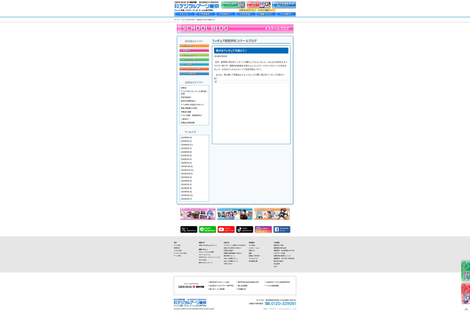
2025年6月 (185, 188)
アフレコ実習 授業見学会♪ (191, 115)
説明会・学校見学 (254, 256)
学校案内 (252, 242)
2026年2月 (185, 159)
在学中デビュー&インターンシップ (209, 257)
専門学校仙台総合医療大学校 (248, 282)
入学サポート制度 (279, 253)
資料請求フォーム (229, 256)
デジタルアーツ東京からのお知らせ (235, 245)
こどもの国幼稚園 (272, 285)
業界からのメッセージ (205, 262)
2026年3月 (185, 155)
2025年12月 (185, 166)
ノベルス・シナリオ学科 (194, 69)
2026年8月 (185, 137)
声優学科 (194, 50)
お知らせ (226, 242)
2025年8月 (185, 181)
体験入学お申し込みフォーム (208, 245)
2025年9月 (185, 177)
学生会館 (277, 264)
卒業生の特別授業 (187, 122)
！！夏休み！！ (185, 119)
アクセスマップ (253, 258)
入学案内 (277, 242)
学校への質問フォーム (231, 258)
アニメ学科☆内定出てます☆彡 (192, 104)
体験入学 (202, 242)
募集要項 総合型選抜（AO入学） (284, 250)
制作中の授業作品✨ (189, 101)
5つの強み (252, 245)
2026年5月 (185, 148)
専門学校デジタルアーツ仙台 (219, 282)
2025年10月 (185, 173)
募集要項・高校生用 (280, 248)
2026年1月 (185, 162)
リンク (294, 309)
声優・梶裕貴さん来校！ (189, 108)
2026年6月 (185, 144)
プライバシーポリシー (284, 309)
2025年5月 (185, 191)
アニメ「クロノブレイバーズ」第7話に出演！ (194, 92)
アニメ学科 (194, 46)
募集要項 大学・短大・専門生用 (284, 258)
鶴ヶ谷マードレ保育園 (217, 289)
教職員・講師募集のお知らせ (233, 253)
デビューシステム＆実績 (206, 252)
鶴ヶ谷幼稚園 (242, 285)
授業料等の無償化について (282, 256)
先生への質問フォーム (231, 261)
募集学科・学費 (278, 245)
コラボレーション (254, 248)
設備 (250, 253)
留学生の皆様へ (279, 261)
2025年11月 (185, 170)
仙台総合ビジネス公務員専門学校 (278, 282)
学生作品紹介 (186, 97)
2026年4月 (185, 152)
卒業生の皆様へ (229, 250)
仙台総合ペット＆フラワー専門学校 (221, 285)
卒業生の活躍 (186, 112)
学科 (175, 242)
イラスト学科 (194, 55)
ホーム (176, 20)
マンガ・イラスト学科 (194, 60)
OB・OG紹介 (203, 260)
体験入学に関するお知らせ (232, 248)
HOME (265, 309)
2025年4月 (185, 195)
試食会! (184, 87)
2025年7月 (185, 184)
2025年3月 (185, 199)
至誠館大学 (242, 289)
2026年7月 (185, 141)
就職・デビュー (203, 249)
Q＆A (275, 266)
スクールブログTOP (188, 20)
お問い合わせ (228, 264)
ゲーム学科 (194, 64)
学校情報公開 (253, 261)
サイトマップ (273, 309)
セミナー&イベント (205, 255)
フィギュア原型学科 (194, 73)
